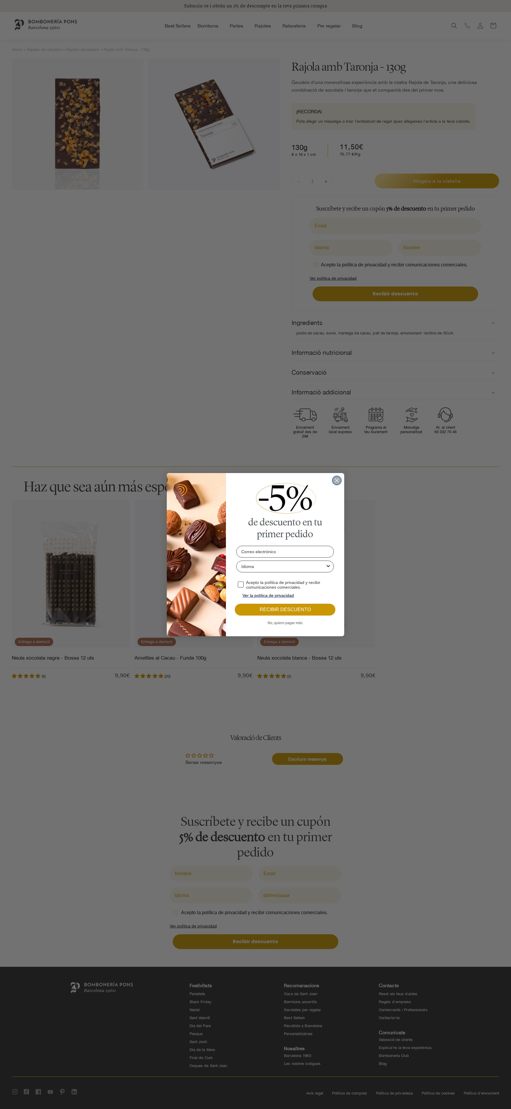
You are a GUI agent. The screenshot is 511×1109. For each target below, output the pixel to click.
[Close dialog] (336, 480)
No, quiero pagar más (285, 623)
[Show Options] (328, 566)
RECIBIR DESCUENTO (285, 609)
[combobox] (283, 566)
